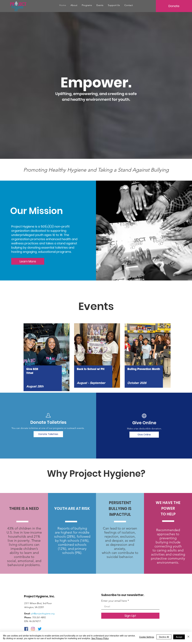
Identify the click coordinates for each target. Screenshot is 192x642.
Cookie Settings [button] (146, 636)
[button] (87, 5)
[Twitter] (40, 629)
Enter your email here (114, 600)
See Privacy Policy (100, 638)
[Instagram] (33, 629)
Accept (179, 636)
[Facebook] (26, 629)
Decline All (164, 636)
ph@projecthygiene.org (42, 613)
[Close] (188, 637)
